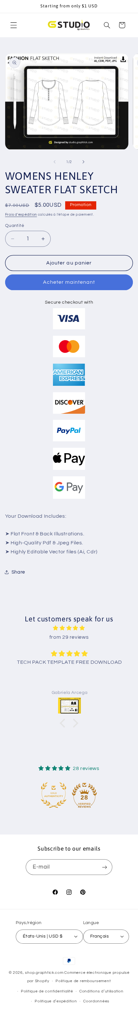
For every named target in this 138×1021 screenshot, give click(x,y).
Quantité (14, 225)
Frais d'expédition (21, 214)
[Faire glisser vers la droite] (83, 162)
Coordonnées (96, 1001)
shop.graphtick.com (44, 972)
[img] (69, 628)
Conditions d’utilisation (101, 991)
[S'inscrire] (104, 867)
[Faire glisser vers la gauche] (54, 162)
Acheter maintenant (69, 282)
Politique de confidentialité (47, 991)
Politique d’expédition (56, 1001)
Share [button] (18, 572)
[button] (13, 25)
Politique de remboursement (83, 981)
